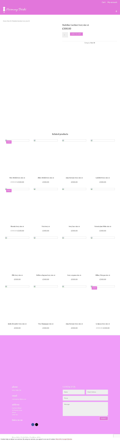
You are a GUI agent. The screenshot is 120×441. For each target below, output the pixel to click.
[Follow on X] (36, 424)
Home (4, 21)
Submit (103, 418)
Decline (70, 439)
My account (112, 2)
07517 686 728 (16, 390)
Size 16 (9, 21)
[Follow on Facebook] (32, 424)
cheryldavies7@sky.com (19, 399)
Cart (104, 2)
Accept (64, 439)
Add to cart (76, 34)
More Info (58, 439)
